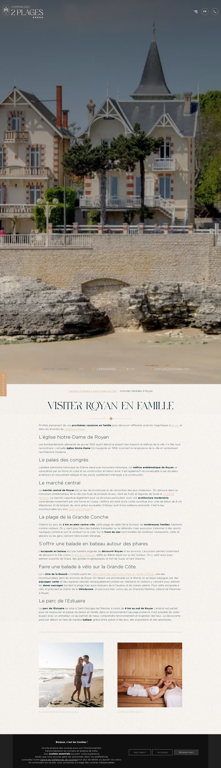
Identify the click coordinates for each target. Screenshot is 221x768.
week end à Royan (80, 509)
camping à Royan (74, 429)
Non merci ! (140, 752)
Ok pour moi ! (186, 752)
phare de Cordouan (83, 555)
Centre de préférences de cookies (58, 759)
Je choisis (162, 752)
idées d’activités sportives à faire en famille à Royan (123, 574)
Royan (175, 425)
